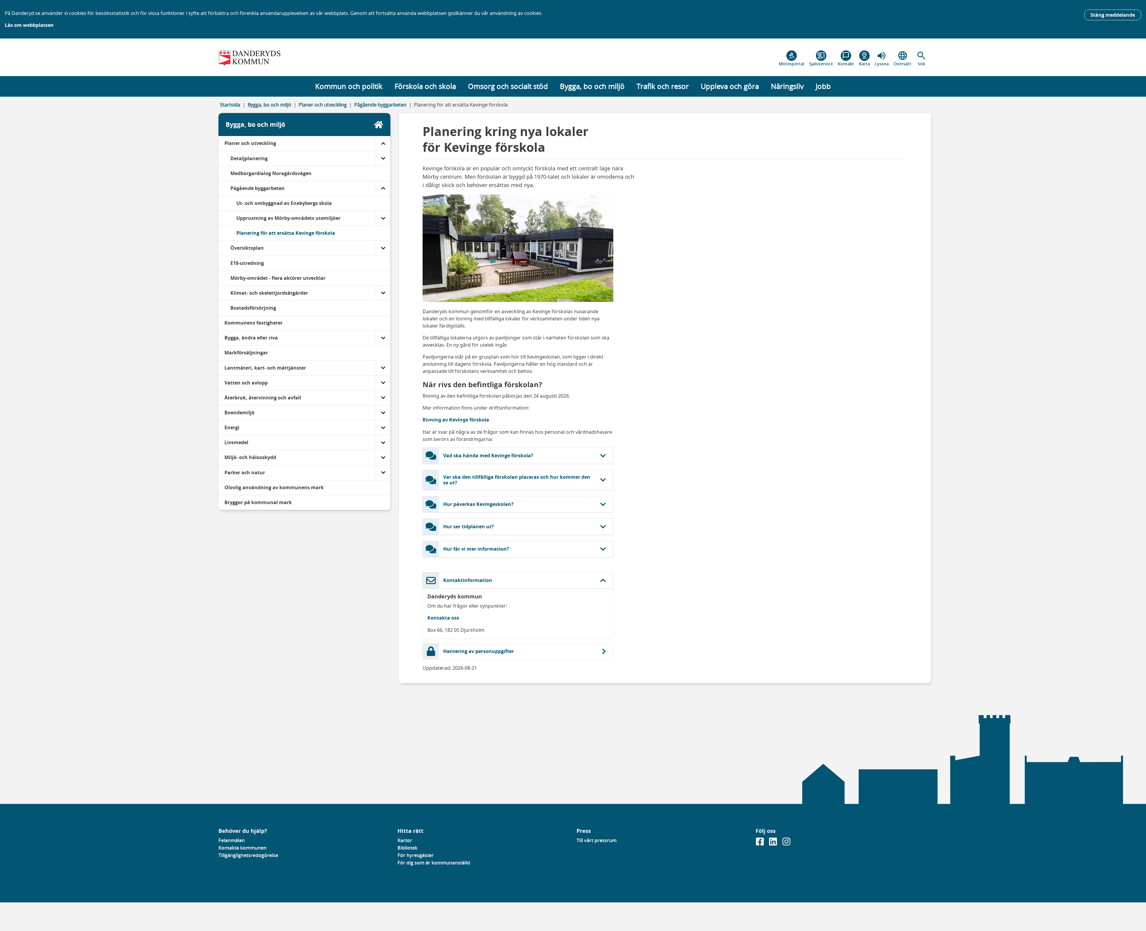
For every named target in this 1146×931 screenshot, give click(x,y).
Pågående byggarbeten (380, 104)
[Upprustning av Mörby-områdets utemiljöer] (383, 218)
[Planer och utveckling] (383, 143)
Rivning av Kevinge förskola (456, 419)
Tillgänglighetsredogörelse (248, 855)
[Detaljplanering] (383, 158)
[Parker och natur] (383, 472)
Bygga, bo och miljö (269, 104)
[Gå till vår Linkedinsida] (773, 843)
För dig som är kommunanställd (434, 862)
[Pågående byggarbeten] (383, 188)
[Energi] (383, 427)
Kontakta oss (443, 618)
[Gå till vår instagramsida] (786, 843)
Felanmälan (231, 840)
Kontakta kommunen (242, 847)
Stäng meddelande (1112, 15)
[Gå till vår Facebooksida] (760, 843)
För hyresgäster (416, 855)
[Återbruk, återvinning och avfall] (383, 397)
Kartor (405, 840)
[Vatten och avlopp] (383, 383)
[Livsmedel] (383, 442)
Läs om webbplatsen (29, 25)
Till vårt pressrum (597, 840)
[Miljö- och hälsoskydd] (383, 457)
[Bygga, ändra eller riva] (383, 338)
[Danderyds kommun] (304, 58)
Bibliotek (408, 847)
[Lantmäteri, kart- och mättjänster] (383, 368)
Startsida (230, 104)
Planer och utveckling (323, 104)
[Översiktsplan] (383, 248)
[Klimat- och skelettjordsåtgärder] (383, 293)
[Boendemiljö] (383, 412)
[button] (921, 58)
